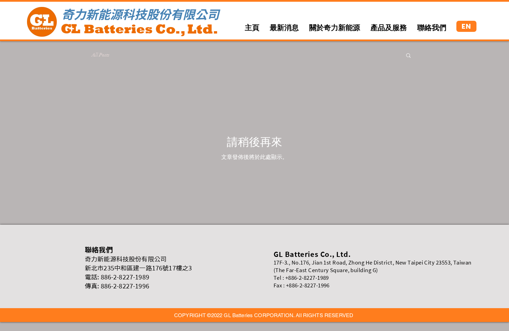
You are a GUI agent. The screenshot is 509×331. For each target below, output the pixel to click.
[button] (408, 56)
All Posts (100, 55)
